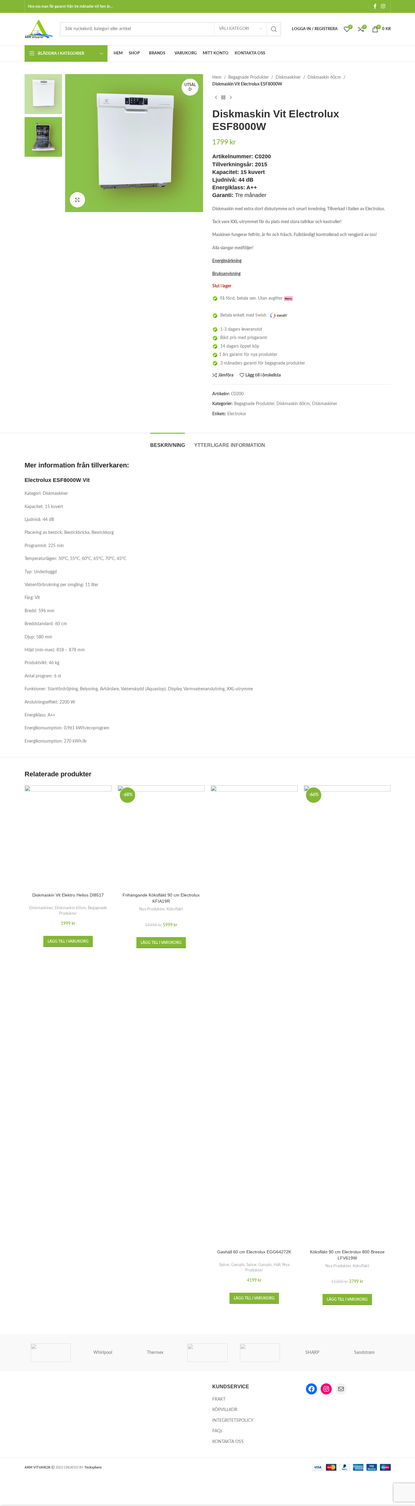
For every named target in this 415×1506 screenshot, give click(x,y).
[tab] (167, 442)
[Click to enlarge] (77, 199)
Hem (216, 77)
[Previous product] (216, 97)
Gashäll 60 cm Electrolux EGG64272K (254, 1251)
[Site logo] (39, 29)
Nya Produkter (152, 909)
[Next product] (230, 97)
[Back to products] (223, 97)
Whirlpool (102, 1352)
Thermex (155, 1352)
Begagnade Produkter (248, 77)
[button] (68, 941)
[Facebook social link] (375, 6)
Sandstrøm (364, 1352)
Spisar (224, 1265)
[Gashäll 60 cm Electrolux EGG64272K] (254, 1015)
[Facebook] (311, 1388)
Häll (277, 1265)
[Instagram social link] (383, 6)
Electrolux (236, 414)
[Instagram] (326, 1388)
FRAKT (218, 1399)
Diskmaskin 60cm (324, 77)
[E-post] (340, 1388)
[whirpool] (51, 1352)
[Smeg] (207, 1352)
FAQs (217, 1431)
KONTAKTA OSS (228, 1442)
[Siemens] (260, 1352)
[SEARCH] (274, 29)
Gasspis (238, 1265)
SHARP (312, 1352)
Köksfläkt (174, 909)
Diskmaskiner (288, 77)
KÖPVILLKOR (224, 1410)
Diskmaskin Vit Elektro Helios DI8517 (68, 895)
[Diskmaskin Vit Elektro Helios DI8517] (68, 837)
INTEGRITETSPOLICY (232, 1420)
